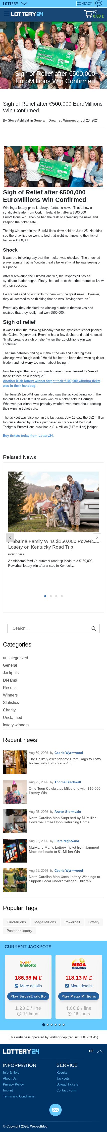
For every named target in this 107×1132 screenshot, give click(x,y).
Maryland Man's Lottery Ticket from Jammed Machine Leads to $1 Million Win (64, 849)
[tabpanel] (53, 528)
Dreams (54, 120)
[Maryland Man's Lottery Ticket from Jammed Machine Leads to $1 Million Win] (15, 851)
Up (91, 1051)
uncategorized (15, 658)
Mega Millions (45, 922)
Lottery (93, 922)
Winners (69, 120)
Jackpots (11, 673)
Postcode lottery (19, 931)
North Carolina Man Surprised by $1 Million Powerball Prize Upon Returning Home (63, 820)
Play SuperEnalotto (28, 996)
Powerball (72, 922)
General (40, 120)
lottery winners (16, 725)
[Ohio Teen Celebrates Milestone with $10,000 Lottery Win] (15, 792)
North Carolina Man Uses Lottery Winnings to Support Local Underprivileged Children (64, 879)
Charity (9, 710)
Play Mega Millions (78, 996)
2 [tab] (51, 596)
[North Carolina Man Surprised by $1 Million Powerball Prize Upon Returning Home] (15, 821)
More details (30, 986)
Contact (84, 3)
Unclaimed (12, 717)
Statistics (11, 702)
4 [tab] (62, 596)
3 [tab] (56, 596)
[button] (44, 1025)
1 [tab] (45, 596)
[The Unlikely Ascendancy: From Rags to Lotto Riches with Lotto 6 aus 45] (15, 762)
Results (9, 688)
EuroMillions (16, 922)
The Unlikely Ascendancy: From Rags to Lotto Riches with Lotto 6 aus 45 (65, 761)
